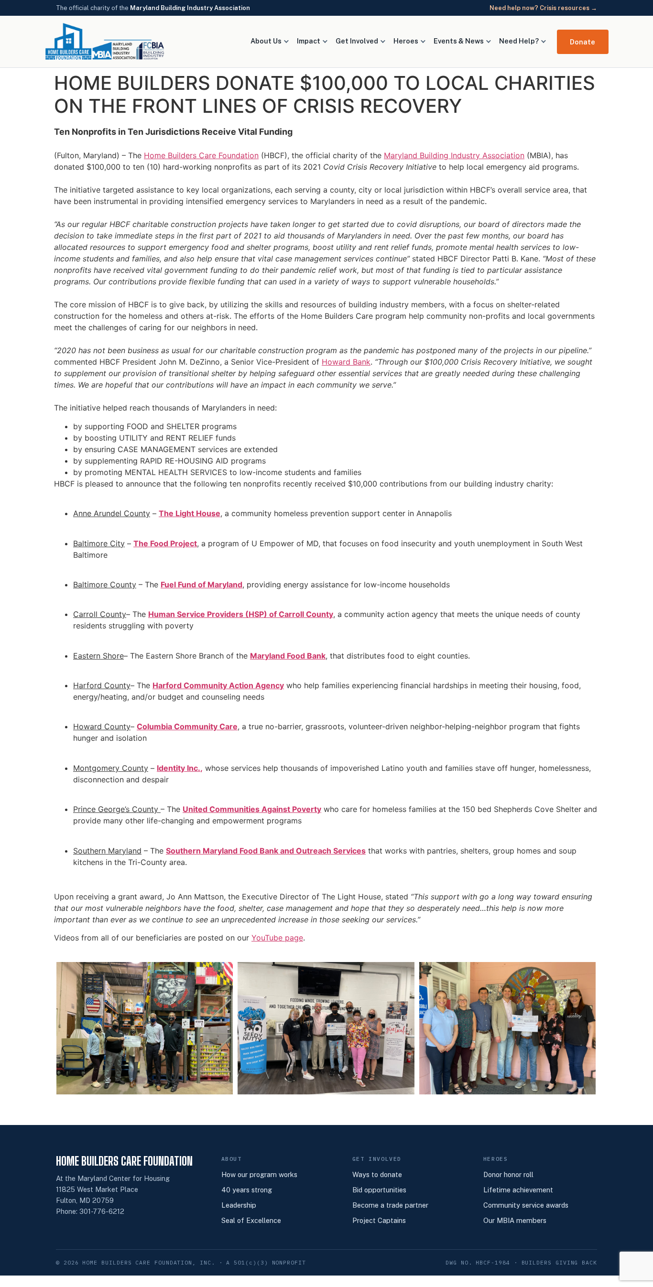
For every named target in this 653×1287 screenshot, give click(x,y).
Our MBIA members (514, 1220)
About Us (266, 41)
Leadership (238, 1205)
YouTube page (277, 937)
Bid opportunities (379, 1190)
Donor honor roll (508, 1174)
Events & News (459, 41)
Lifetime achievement (518, 1190)
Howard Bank (346, 362)
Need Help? (519, 41)
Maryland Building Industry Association (190, 7)
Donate (582, 42)
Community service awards (525, 1205)
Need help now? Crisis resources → (543, 7)
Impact (308, 41)
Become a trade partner (390, 1205)
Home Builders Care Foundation (201, 155)
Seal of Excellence (251, 1220)
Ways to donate (377, 1174)
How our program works (259, 1174)
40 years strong (246, 1190)
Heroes (405, 41)
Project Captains (379, 1220)
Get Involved (357, 41)
